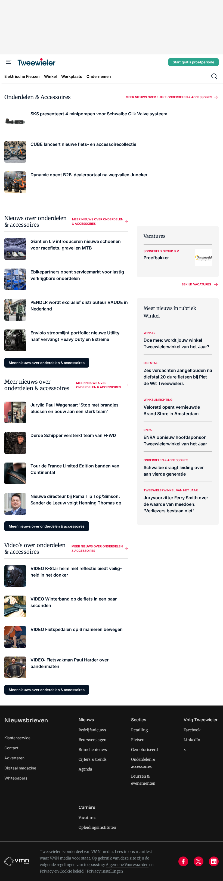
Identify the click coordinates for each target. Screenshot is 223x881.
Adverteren (14, 758)
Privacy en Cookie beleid (61, 871)
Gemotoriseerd (144, 749)
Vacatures (87, 817)
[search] (214, 76)
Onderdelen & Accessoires (37, 97)
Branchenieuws (93, 749)
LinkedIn (192, 739)
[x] (198, 861)
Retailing (139, 730)
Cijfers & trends (93, 759)
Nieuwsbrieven (26, 720)
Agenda (85, 769)
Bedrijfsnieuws (92, 730)
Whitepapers (15, 778)
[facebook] (183, 861)
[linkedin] (214, 861)
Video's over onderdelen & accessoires (35, 548)
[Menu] (8, 62)
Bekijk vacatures (196, 284)
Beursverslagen (92, 739)
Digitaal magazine (20, 768)
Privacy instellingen (105, 871)
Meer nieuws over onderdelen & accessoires (97, 221)
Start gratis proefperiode (193, 62)
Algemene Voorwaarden (127, 864)
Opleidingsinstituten (97, 827)
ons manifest (140, 851)
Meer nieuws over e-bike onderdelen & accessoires (169, 97)
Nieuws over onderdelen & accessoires (35, 221)
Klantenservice (17, 737)
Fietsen (137, 739)
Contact (11, 748)
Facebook (192, 730)
